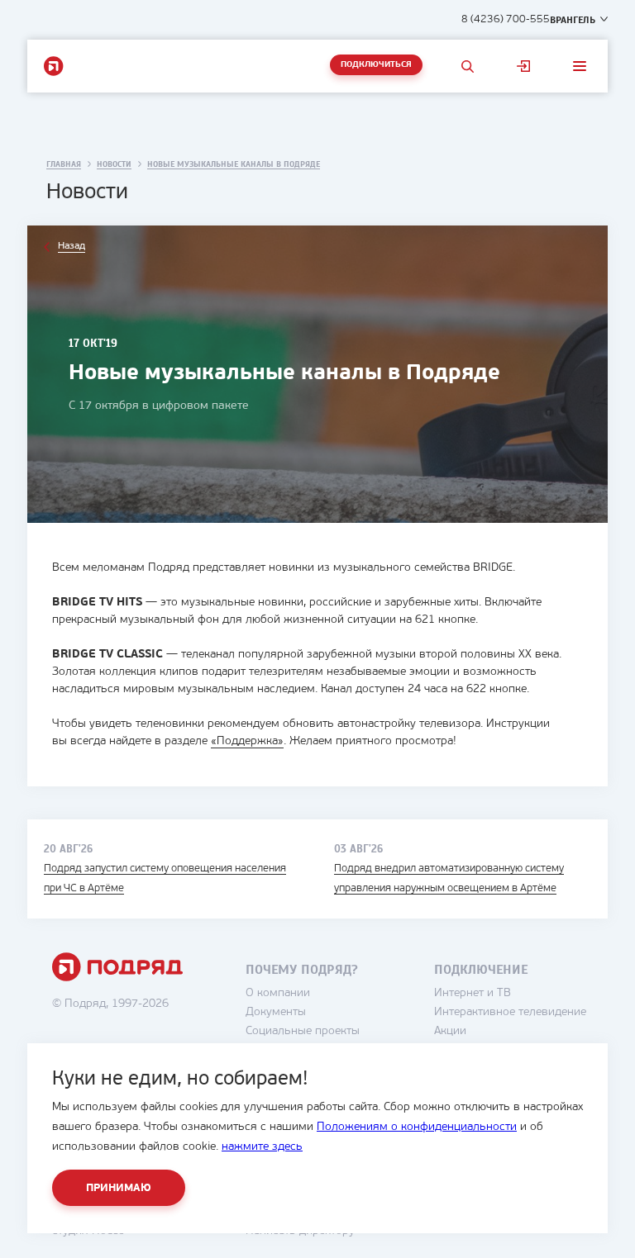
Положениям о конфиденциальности (417, 1127)
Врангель (572, 20)
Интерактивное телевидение (510, 1012)
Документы (276, 1012)
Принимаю (118, 1188)
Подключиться (376, 64)
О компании (278, 993)
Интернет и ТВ (472, 993)
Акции (450, 1031)
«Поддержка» (247, 741)
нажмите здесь (262, 1147)
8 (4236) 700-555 (505, 19)
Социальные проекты (303, 1031)
